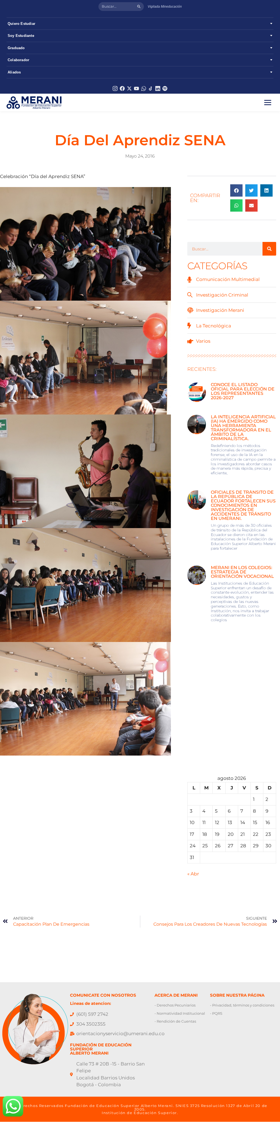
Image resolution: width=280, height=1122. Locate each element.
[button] (236, 190)
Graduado (16, 48)
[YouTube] (136, 88)
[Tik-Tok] (150, 88)
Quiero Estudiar (21, 24)
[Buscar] (139, 6)
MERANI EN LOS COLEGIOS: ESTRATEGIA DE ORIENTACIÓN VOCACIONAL (243, 572)
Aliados (14, 72)
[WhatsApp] (143, 88)
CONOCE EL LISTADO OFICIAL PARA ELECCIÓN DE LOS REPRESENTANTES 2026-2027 (243, 391)
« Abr (193, 874)
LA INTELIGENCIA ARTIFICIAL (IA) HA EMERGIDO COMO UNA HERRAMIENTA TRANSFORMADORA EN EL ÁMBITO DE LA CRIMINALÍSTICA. (243, 427)
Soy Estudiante (21, 36)
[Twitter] (129, 88)
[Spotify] (164, 88)
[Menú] (267, 102)
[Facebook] (122, 88)
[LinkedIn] (157, 88)
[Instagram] (115, 88)
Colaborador (18, 60)
